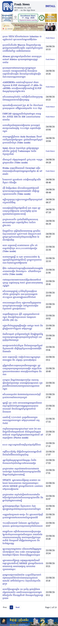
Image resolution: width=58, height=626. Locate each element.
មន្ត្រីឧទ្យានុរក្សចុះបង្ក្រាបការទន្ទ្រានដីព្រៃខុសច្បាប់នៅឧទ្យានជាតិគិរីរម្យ (22, 201)
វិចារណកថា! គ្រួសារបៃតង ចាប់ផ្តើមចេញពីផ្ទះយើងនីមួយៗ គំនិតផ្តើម (22, 181)
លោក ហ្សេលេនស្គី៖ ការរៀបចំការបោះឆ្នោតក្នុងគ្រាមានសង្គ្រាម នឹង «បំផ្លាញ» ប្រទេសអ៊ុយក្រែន (21, 359)
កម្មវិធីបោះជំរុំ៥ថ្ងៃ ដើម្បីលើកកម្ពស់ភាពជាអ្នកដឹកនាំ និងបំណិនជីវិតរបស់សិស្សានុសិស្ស (22, 453)
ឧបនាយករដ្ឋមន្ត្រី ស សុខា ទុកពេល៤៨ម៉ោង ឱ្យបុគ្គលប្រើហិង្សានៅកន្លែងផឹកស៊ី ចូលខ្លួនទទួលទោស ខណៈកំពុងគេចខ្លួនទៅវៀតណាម (22, 260)
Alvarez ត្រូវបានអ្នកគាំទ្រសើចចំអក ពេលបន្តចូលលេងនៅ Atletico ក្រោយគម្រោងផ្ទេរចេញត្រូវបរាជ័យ (22, 59)
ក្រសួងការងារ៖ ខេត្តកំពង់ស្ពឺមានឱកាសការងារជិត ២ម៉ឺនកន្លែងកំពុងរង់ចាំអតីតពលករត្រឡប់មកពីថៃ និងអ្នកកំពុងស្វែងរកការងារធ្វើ (23, 497)
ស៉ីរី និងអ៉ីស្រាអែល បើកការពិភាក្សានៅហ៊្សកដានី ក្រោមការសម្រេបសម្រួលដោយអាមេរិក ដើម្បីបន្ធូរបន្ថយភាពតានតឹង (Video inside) (21, 191)
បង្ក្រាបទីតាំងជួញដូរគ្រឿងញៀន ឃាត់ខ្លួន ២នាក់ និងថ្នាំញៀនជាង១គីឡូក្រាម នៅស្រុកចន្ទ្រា (23, 327)
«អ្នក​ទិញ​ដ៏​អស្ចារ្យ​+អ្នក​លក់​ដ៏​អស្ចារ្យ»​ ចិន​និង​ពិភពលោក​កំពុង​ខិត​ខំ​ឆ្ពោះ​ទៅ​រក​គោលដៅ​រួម (19, 462)
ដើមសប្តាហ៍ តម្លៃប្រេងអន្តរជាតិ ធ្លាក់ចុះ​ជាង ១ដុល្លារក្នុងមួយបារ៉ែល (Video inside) (22, 161)
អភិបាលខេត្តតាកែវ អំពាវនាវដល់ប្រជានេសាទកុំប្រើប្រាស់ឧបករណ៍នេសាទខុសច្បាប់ (22, 396)
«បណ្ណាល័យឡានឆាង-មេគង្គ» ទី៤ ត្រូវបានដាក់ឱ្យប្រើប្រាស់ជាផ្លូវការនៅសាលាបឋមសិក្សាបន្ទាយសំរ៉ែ (23, 516)
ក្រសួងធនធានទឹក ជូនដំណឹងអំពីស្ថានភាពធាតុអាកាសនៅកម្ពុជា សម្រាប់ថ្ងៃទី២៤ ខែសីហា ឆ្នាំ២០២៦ (20, 222)
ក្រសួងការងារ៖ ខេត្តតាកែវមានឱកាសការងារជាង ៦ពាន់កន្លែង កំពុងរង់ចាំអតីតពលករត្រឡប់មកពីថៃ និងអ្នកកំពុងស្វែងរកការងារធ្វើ (22, 471)
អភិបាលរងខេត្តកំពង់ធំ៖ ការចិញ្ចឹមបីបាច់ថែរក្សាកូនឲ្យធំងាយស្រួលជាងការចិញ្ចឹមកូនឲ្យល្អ (23, 98)
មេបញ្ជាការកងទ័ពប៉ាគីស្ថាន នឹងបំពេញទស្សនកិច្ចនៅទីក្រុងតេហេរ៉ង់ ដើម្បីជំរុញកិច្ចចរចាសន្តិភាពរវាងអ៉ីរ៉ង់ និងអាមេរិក (22, 348)
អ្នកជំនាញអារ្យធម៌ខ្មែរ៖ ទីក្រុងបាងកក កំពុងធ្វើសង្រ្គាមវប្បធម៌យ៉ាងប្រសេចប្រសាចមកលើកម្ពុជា (22, 508)
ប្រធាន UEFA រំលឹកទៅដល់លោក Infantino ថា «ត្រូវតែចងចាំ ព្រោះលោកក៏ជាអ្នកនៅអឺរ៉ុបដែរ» (22, 38)
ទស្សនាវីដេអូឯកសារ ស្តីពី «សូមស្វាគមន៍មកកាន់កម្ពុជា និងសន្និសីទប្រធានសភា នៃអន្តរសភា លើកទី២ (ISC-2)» (21, 317)
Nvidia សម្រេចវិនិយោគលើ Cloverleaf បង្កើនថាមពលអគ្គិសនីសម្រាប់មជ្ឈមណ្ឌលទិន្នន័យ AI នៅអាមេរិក (22, 171)
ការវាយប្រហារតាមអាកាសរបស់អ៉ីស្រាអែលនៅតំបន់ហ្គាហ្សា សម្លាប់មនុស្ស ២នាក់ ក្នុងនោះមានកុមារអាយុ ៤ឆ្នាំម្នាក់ (23, 282)
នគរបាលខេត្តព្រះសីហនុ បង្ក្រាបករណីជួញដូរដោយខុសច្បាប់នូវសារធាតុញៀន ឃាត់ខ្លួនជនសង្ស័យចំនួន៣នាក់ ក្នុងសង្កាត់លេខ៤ (22, 305)
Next (17, 607)
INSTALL (50, 6)
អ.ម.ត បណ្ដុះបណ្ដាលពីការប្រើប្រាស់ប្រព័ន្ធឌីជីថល (22, 444)
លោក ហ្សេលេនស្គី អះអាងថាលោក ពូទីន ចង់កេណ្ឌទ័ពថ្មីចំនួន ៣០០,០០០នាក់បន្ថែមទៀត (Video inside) (20, 248)
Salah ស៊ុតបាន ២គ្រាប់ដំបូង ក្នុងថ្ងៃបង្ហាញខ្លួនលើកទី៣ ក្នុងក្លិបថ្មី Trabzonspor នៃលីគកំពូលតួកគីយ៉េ (21, 151)
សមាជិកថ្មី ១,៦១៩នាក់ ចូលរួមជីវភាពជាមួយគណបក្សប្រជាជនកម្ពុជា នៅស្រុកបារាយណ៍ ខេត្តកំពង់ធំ (21, 420)
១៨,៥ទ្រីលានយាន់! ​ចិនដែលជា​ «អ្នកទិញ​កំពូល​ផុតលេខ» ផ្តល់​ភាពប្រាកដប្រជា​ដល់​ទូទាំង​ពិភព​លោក (23, 525)
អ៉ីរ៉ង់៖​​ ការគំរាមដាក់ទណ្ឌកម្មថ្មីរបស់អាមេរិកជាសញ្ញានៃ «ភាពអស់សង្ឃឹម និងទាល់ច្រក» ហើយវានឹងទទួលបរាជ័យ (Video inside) (23, 271)
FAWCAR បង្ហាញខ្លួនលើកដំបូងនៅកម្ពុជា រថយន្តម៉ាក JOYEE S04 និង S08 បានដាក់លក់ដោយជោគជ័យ (22, 116)
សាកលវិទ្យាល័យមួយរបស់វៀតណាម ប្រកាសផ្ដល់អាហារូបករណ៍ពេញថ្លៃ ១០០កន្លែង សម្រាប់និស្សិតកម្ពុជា (22, 128)
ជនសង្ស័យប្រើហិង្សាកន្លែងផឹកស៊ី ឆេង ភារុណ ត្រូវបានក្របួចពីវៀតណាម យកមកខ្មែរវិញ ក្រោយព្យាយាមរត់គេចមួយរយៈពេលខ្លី (21, 211)
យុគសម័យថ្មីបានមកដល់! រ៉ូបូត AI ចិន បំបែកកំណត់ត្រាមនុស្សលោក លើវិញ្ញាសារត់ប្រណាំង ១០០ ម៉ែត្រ (23, 107)
